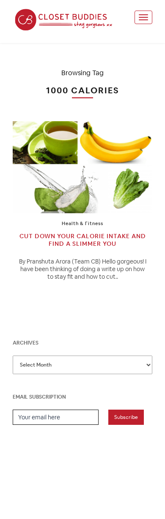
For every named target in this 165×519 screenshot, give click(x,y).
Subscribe (126, 417)
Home (43, 493)
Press (91, 493)
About (67, 493)
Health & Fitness (82, 223)
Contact (119, 493)
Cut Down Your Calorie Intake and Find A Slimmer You (82, 239)
